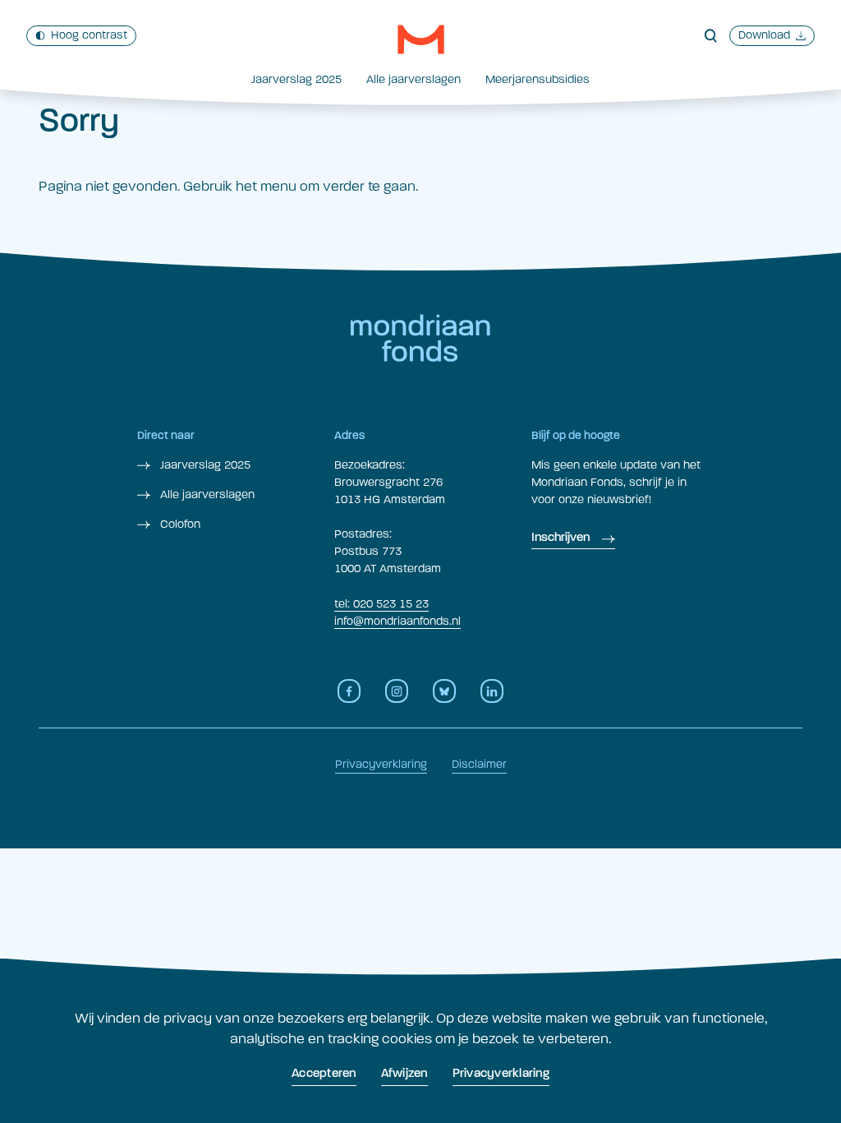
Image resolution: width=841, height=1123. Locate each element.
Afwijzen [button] (404, 1074)
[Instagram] (396, 691)
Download (764, 35)
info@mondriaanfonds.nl (397, 621)
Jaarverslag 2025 (296, 79)
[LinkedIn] (491, 691)
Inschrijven (560, 538)
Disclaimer (479, 764)
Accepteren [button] (324, 1074)
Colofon (178, 524)
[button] (421, 39)
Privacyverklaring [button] (501, 1074)
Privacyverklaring (381, 764)
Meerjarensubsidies (537, 79)
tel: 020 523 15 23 (381, 604)
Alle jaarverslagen (413, 79)
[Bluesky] (444, 691)
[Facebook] (349, 691)
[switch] (81, 35)
